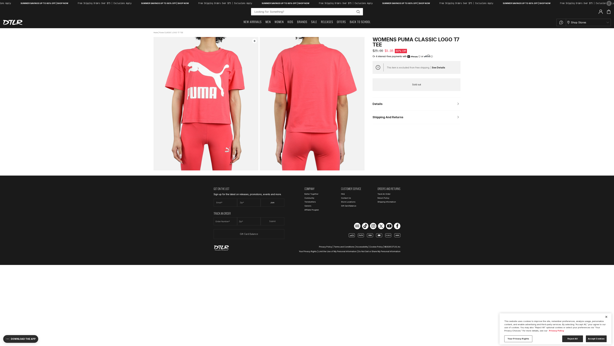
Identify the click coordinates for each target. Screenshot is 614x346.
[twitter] (381, 226)
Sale (314, 22)
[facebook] (397, 226)
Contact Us (346, 198)
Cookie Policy (376, 247)
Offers (341, 22)
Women (279, 22)
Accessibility (362, 247)
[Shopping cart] (609, 12)
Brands (302, 22)
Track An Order (384, 194)
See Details (438, 67)
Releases (327, 22)
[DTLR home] (12, 22)
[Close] (606, 316)
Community (309, 198)
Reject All (572, 338)
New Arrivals (253, 22)
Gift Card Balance (249, 234)
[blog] (357, 226)
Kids (290, 22)
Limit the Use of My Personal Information (337, 251)
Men (268, 22)
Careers (307, 206)
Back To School (360, 22)
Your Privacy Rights (308, 251)
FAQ (343, 194)
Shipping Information (387, 202)
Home (156, 32)
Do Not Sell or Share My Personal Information (379, 251)
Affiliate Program (311, 210)
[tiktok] (365, 226)
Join (272, 202)
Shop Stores (578, 22)
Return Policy (383, 198)
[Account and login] (601, 11)
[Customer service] (561, 22)
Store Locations (348, 202)
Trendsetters (310, 202)
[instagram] (373, 226)
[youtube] (389, 226)
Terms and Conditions (344, 247)
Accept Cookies (596, 338)
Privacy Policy (325, 247)
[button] (20, 339)
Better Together (311, 194)
